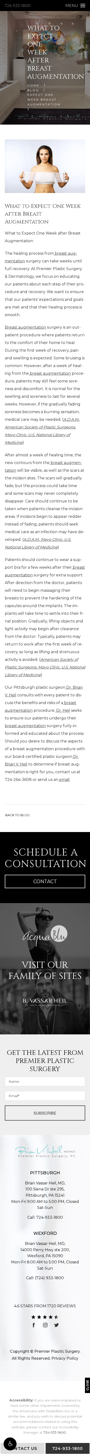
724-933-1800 (17, 5)
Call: (45, 1217)
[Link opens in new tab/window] (34, 1325)
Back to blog (17, 815)
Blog (33, 90)
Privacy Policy (64, 1358)
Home (33, 85)
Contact (45, 881)
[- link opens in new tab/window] (45, 936)
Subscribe (45, 1113)
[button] (10, 1443)
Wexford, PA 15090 (45, 1253)
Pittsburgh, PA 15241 (45, 1192)
